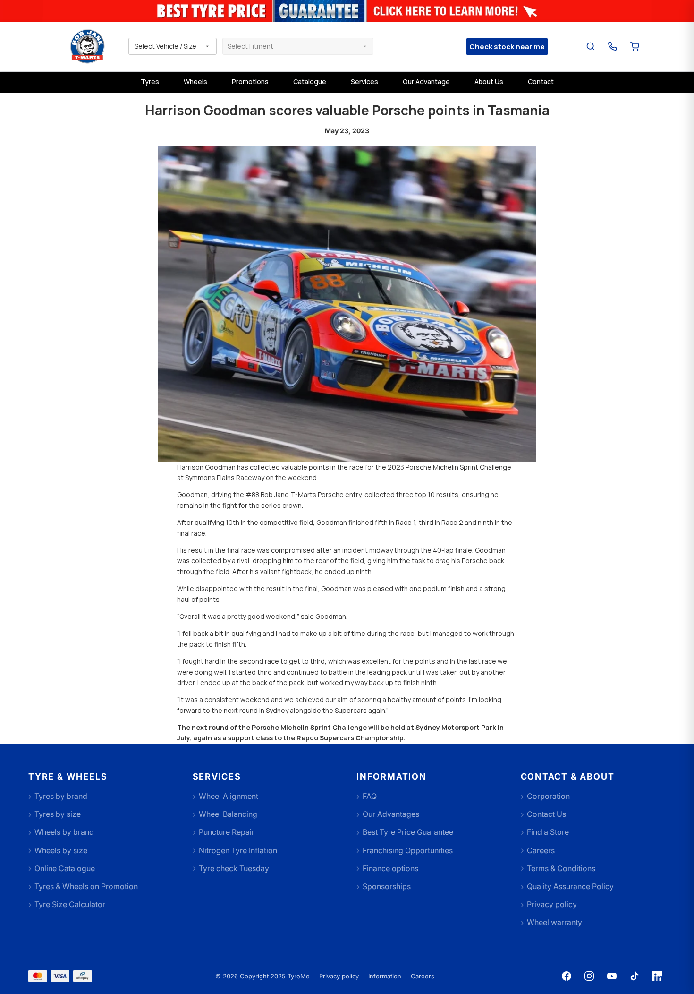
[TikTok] (634, 976)
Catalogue (309, 81)
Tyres (150, 81)
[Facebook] (566, 976)
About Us (488, 81)
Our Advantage (426, 81)
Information (384, 976)
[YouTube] (611, 976)
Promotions (250, 81)
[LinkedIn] (657, 976)
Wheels (195, 81)
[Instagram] (589, 976)
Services (364, 81)
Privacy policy (339, 976)
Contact (541, 81)
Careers (422, 976)
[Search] (591, 46)
